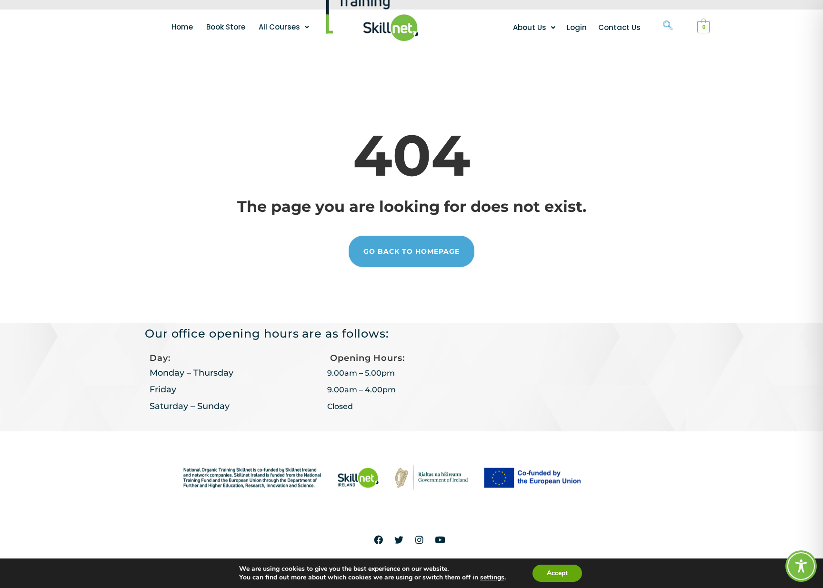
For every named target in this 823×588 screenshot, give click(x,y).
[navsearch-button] (667, 26)
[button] (284, 27)
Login (577, 27)
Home (182, 27)
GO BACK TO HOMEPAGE (411, 251)
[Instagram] (420, 539)
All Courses (279, 27)
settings (492, 577)
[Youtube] (440, 539)
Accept (557, 573)
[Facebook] (379, 539)
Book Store (225, 27)
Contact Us (619, 27)
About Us (529, 27)
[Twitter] (399, 539)
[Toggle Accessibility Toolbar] (801, 566)
